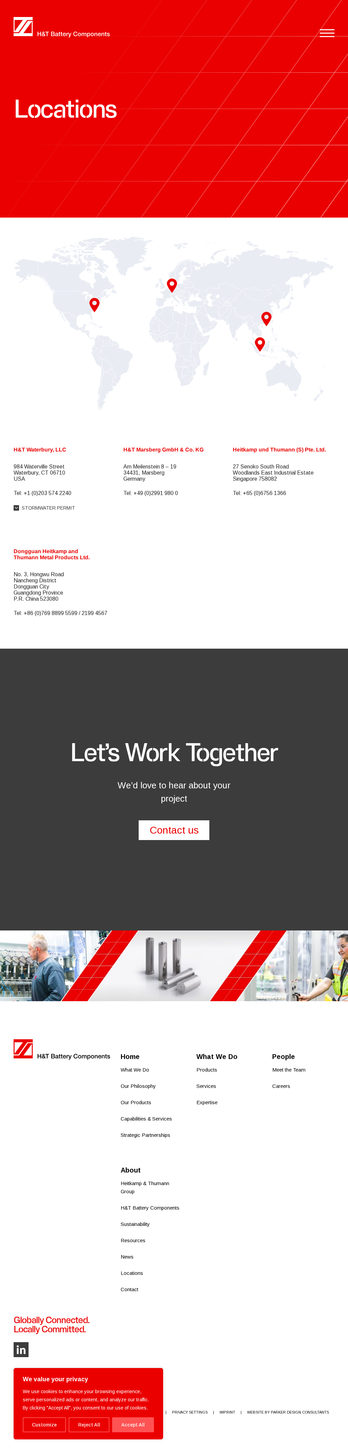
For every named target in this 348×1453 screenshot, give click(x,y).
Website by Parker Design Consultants (288, 1412)
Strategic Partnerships (145, 1135)
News (127, 1257)
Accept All (133, 1425)
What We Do (135, 1070)
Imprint (227, 1412)
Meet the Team (289, 1070)
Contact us (174, 830)
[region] (88, 1403)
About (131, 1170)
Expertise (207, 1102)
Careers (281, 1086)
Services (206, 1086)
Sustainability (135, 1224)
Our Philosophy (138, 1086)
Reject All (89, 1425)
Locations (132, 1273)
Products (206, 1070)
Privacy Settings (190, 1412)
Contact (129, 1289)
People (283, 1056)
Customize (44, 1425)
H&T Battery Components (150, 1208)
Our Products (136, 1102)
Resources (133, 1240)
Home (130, 1056)
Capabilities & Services (146, 1119)
